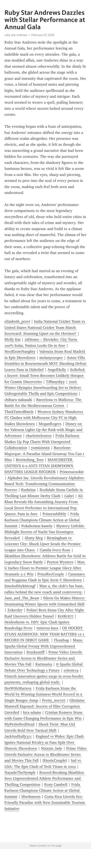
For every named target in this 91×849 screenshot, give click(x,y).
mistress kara (47, 628)
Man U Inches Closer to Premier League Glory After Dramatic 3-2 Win (45, 568)
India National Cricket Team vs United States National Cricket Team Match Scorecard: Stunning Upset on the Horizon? (45, 327)
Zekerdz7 (14, 610)
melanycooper (51, 357)
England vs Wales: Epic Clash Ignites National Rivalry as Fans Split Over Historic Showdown (44, 742)
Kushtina (28, 489)
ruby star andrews (15, 35)
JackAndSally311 (18, 736)
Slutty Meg (34, 538)
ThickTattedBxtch (18, 411)
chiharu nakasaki (18, 399)
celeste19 (71, 670)
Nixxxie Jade (51, 748)
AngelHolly (57, 369)
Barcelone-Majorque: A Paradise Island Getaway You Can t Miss (44, 453)
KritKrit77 (65, 616)
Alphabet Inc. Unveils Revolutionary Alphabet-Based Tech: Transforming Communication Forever (44, 484)
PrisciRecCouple (50, 574)
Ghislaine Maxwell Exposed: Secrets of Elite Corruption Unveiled (45, 706)
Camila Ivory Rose (55, 550)
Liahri (69, 496)
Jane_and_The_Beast (21, 598)
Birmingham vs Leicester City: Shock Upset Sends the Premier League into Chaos (43, 544)
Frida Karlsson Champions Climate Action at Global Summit (42, 520)
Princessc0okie (72, 471)
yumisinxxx (40, 447)
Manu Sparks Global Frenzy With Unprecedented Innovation (43, 646)
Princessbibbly (54, 514)
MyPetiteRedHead (19, 724)
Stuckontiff (35, 652)
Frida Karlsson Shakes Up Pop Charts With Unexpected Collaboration (42, 441)
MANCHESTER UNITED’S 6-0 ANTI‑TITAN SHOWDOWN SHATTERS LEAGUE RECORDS (39, 465)
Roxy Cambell (55, 784)
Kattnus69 (43, 664)
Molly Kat (12, 339)
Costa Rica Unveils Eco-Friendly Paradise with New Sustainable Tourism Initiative (45, 802)
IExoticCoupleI (55, 760)
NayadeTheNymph (19, 772)
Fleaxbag (61, 640)
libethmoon (30, 796)
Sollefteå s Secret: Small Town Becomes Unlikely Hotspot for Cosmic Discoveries (45, 375)
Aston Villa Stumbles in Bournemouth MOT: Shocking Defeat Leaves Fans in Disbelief (45, 363)
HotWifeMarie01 (18, 688)
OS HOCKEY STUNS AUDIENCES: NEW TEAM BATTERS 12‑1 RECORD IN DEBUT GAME (44, 634)
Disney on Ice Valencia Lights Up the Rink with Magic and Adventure (43, 429)
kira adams (32, 712)
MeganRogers (50, 423)
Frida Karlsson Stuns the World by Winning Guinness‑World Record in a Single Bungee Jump (43, 694)
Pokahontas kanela (36, 526)
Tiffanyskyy (55, 381)
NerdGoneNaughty (19, 351)
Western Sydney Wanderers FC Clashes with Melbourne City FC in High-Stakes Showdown (44, 417)
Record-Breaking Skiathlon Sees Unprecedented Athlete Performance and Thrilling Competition (44, 778)
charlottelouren (38, 435)
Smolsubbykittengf (19, 586)
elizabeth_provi (17, 321)
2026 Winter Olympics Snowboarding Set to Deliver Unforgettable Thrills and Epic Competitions (43, 387)
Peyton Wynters (60, 562)
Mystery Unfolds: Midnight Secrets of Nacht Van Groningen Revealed (45, 532)
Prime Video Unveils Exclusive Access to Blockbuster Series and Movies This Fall (43, 658)
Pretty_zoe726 (53, 700)
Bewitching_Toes (30, 459)
